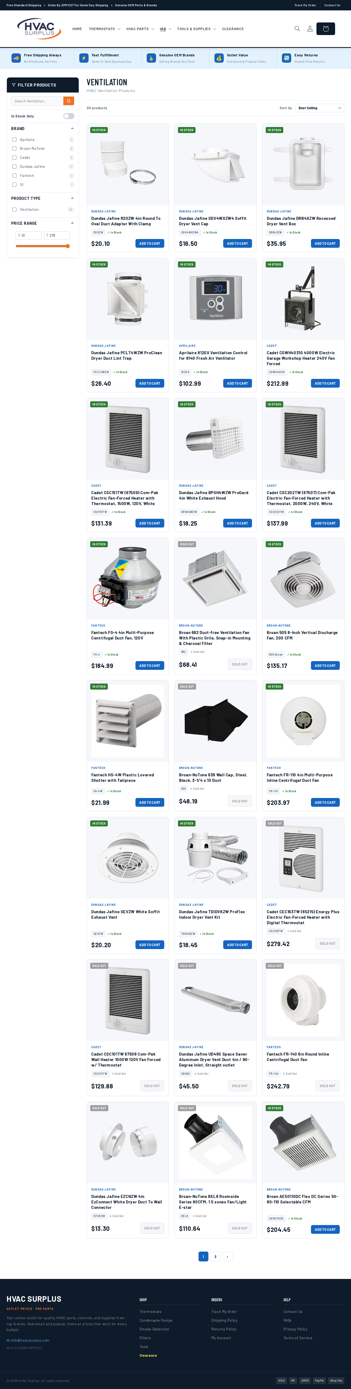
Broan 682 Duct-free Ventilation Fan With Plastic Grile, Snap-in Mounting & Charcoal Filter (215, 638)
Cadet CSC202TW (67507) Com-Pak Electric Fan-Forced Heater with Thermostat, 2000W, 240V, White (301, 498)
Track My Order (305, 5)
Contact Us (332, 5)
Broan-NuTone (46, 148)
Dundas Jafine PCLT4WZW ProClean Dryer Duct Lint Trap (126, 355)
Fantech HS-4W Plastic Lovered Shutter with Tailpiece (122, 777)
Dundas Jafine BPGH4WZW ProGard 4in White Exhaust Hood (213, 495)
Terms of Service (298, 1338)
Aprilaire (46, 139)
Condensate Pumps (156, 1320)
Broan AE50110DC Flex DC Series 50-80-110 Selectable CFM (302, 1199)
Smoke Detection (154, 1329)
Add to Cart (149, 243)
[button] (104, 28)
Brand (18, 128)
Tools (144, 1346)
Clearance (148, 1355)
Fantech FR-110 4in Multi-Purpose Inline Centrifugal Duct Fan (300, 777)
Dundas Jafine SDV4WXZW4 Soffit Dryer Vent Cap (213, 221)
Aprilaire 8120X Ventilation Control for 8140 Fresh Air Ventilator (213, 355)
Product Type (26, 198)
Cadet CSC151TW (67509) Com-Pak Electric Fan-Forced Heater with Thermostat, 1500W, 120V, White (124, 498)
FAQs (288, 1320)
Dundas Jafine (46, 166)
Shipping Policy (224, 1320)
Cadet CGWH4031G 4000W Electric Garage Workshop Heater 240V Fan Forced (301, 358)
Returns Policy (223, 1329)
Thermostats (151, 1311)
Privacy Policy (296, 1329)
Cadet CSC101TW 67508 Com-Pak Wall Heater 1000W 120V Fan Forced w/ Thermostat (126, 1059)
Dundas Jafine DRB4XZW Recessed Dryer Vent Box (301, 221)
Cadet (46, 157)
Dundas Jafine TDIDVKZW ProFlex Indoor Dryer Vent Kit (212, 914)
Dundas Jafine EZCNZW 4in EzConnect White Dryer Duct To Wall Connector (126, 1202)
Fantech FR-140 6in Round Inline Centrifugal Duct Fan (298, 1056)
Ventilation (46, 209)
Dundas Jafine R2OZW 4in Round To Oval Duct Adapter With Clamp (125, 221)
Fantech (46, 175)
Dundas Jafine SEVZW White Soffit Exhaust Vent (125, 914)
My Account (221, 1338)
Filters (145, 1338)
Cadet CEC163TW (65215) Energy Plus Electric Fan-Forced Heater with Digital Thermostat (303, 917)
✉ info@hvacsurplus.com (28, 1340)
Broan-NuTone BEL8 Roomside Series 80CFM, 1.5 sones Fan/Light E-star (213, 1202)
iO (46, 184)
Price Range (24, 223)
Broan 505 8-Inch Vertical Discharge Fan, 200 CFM (302, 635)
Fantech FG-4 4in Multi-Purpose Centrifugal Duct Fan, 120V (122, 635)
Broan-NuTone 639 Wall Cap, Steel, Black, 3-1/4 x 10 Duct (213, 777)
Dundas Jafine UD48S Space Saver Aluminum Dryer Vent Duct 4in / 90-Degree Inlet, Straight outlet (214, 1059)
